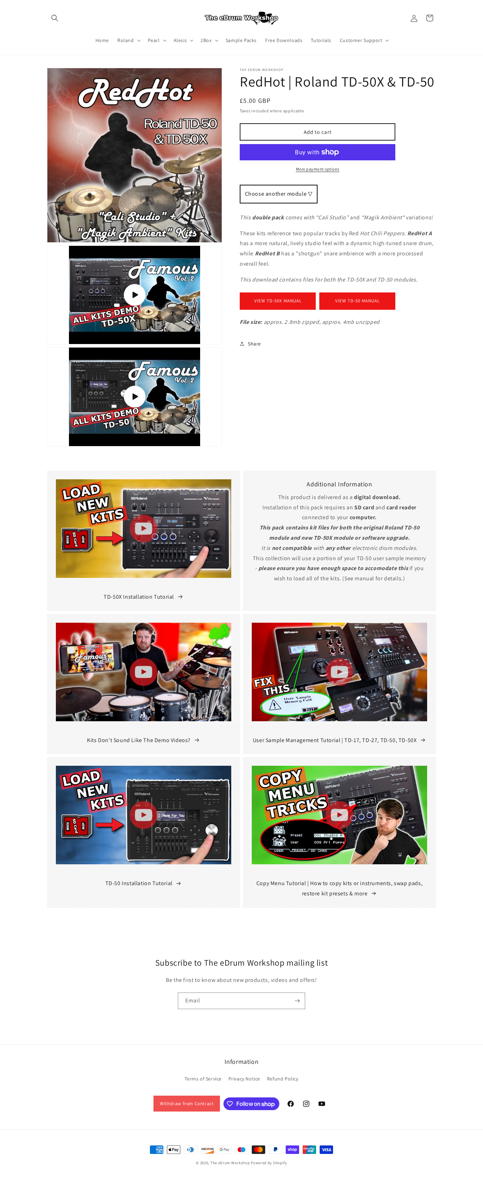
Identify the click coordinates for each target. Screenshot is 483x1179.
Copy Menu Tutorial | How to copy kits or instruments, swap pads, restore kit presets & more (339, 888)
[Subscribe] (297, 1001)
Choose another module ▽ (279, 193)
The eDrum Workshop (230, 1162)
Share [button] (254, 343)
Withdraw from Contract (187, 1103)
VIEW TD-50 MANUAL (357, 301)
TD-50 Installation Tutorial (139, 883)
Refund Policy (282, 1079)
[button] (55, 18)
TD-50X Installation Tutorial (139, 596)
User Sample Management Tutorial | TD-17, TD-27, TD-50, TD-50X (335, 740)
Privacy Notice (244, 1079)
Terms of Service (203, 1079)
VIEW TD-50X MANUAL (278, 301)
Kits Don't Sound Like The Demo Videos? (139, 740)
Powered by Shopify (269, 1162)
